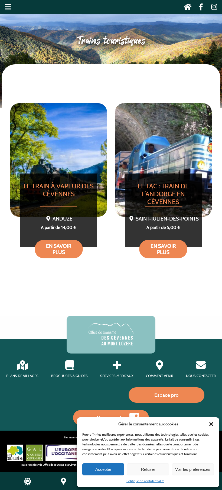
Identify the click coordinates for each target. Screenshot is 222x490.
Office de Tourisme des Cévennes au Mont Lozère (71, 464)
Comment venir (159, 376)
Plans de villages (22, 376)
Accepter (103, 469)
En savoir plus (58, 249)
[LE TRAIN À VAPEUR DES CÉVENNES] (58, 160)
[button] (211, 424)
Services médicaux (116, 376)
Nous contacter (201, 376)
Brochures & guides (69, 376)
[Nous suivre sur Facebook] (199, 8)
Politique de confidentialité (145, 481)
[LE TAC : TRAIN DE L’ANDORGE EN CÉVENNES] (163, 160)
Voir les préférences (192, 469)
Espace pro (166, 395)
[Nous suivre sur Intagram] (212, 8)
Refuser (148, 469)
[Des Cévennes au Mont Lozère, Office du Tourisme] (111, 343)
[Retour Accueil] (186, 8)
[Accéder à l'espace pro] (27, 483)
